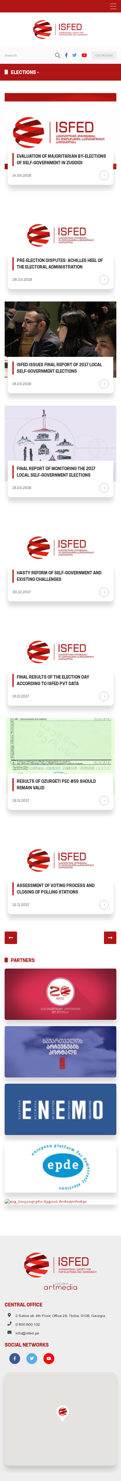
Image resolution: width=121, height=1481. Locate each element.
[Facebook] (66, 55)
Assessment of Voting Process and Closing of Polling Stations (56, 889)
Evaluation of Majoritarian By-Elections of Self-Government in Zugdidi (61, 159)
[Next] (110, 938)
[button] (62, 1413)
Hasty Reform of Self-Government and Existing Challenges (59, 576)
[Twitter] (74, 55)
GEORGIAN (104, 55)
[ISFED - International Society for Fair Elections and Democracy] (60, 23)
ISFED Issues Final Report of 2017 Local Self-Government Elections (59, 368)
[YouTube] (84, 55)
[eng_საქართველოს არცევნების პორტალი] (60, 1051)
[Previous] (11, 938)
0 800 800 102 (28, 1324)
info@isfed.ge (27, 1333)
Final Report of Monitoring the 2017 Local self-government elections (56, 472)
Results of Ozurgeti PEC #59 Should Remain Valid (56, 784)
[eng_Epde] (60, 1167)
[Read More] (104, 175)
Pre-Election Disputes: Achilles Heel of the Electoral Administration (60, 264)
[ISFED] (60, 1263)
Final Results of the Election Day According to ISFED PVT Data (53, 680)
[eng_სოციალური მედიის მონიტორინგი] (60, 1201)
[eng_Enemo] (60, 1109)
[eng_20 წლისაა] (60, 994)
